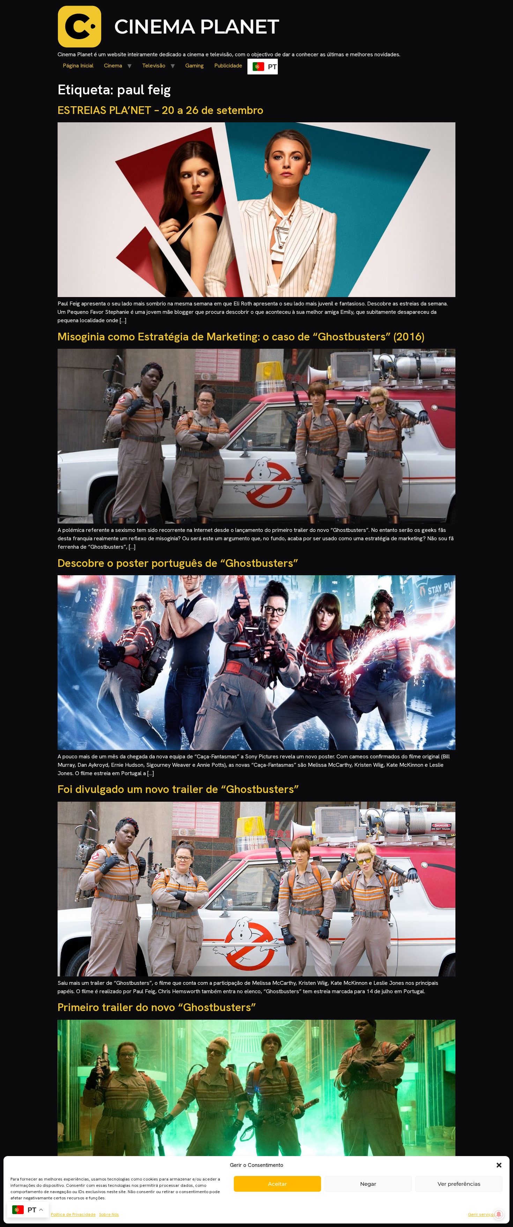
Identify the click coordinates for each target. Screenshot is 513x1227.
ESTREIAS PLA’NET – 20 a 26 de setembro (160, 110)
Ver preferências (459, 1184)
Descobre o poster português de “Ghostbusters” (178, 563)
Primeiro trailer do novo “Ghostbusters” (157, 1007)
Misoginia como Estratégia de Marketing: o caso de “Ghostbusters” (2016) (241, 336)
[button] (499, 1165)
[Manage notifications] (498, 1214)
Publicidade (228, 65)
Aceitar (277, 1184)
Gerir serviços (482, 1214)
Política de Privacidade (73, 1214)
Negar (368, 1184)
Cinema (113, 65)
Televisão (153, 65)
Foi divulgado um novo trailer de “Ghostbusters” (178, 789)
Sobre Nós (109, 1214)
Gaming (194, 65)
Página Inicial (78, 65)
